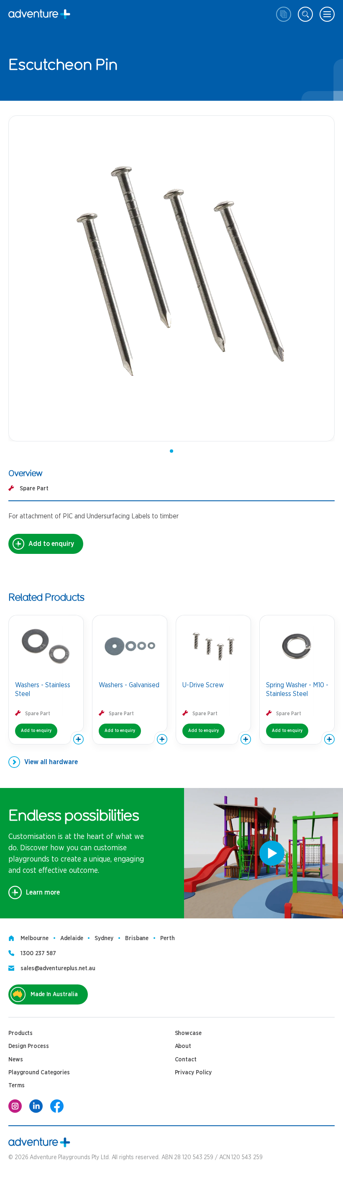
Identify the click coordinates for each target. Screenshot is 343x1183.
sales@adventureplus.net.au (57, 968)
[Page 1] (171, 451)
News (15, 1060)
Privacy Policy (193, 1073)
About (183, 1046)
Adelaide (71, 938)
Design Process (28, 1046)
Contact (186, 1060)
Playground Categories (39, 1073)
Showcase (188, 1033)
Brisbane (136, 938)
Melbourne (34, 938)
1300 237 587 (38, 953)
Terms (16, 1086)
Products (20, 1033)
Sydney (104, 938)
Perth (167, 938)
